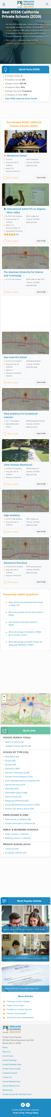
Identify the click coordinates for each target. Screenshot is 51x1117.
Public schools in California (16, 834)
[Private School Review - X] (23, 1105)
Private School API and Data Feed (16, 1094)
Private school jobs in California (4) (20, 823)
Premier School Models (16, 1013)
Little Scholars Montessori (18, 465)
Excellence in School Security (19, 1009)
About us (6, 1051)
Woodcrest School (16, 156)
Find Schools (7, 1056)
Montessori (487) (12, 768)
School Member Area (11, 1081)
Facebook (28, 1104)
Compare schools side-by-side (18, 746)
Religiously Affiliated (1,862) (17, 801)
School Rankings (9, 1060)
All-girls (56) (10, 760)
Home (4, 1047)
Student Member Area (11, 1064)
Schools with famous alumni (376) (19, 809)
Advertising (7, 1090)
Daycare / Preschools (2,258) (17, 772)
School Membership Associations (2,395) (22, 805)
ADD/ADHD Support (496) (16, 792)
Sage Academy (12, 515)
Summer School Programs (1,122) (18, 776)
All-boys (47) (10, 764)
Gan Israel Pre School (15, 357)
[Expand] (4, 706)
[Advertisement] (25, 313)
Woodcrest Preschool (15, 563)
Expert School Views (15, 1005)
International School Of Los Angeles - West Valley (27, 43)
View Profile (41, 177)
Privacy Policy (32, 1113)
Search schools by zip (14, 742)
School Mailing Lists (11, 1085)
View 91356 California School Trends (21, 98)
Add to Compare (12, 178)
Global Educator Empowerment (20, 1017)
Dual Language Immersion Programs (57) (22, 780)
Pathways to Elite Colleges (18, 1001)
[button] (24, 711)
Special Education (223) (15, 784)
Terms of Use (19, 1113)
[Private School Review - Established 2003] (25, 4)
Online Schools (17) (13, 797)
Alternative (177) (12, 788)
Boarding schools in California (18, 838)
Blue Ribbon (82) (12, 756)
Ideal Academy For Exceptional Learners (21, 415)
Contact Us (7, 1077)
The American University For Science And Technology (23, 274)
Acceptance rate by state (16, 853)
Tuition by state (12, 848)
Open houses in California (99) (18, 819)
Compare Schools (9, 1073)
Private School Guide (11, 1068)
